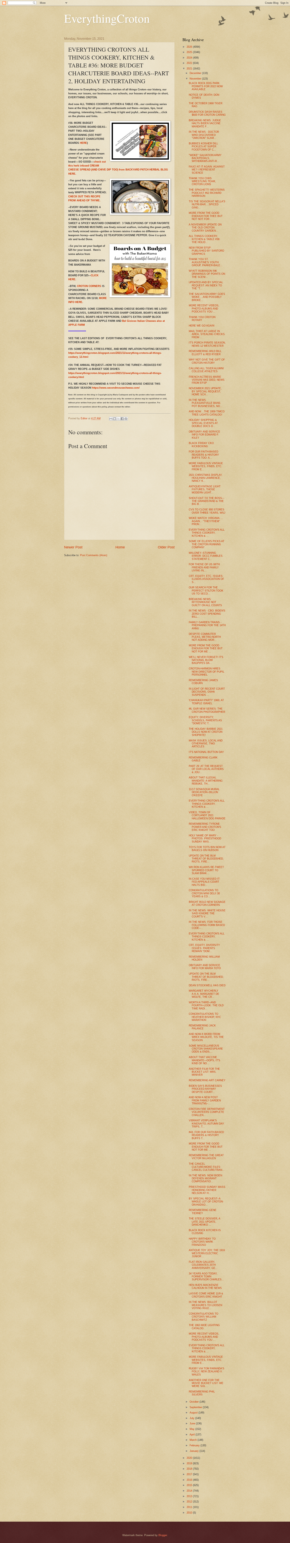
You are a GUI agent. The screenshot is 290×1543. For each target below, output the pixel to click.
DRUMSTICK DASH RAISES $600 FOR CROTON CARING (207, 113)
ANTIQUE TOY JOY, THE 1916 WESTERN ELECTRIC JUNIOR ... (207, 1253)
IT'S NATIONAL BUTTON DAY (206, 752)
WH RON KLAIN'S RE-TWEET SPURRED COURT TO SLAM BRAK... (206, 870)
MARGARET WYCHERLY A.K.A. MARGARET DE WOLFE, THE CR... (204, 993)
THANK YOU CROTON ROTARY (202, 319)
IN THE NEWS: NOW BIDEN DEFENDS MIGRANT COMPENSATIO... (205, 1178)
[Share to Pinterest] (126, 419)
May (192, 1429)
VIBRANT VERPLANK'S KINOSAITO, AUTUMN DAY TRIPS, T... (206, 1123)
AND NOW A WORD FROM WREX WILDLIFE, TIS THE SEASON (206, 1037)
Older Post (166, 547)
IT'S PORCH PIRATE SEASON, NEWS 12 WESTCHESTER (207, 344)
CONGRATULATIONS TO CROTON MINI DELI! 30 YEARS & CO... (204, 893)
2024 (190, 57)
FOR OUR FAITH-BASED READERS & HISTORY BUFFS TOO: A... (204, 454)
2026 (190, 46)
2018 (190, 1468)
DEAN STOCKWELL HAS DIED (207, 985)
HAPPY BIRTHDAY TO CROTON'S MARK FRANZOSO (202, 1241)
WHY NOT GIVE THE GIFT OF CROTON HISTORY (207, 361)
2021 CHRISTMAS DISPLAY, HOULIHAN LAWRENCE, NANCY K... (205, 478)
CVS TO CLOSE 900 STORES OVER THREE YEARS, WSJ (207, 511)
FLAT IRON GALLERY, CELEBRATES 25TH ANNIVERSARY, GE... (203, 1264)
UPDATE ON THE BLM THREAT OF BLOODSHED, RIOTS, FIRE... (206, 858)
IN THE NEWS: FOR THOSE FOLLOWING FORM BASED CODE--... (207, 925)
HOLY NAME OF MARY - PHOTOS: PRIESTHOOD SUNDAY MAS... (205, 838)
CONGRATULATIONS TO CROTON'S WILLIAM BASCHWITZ (203, 1316)
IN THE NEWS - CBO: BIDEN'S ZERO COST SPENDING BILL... (207, 613)
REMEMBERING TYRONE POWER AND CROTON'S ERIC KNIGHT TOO (205, 826)
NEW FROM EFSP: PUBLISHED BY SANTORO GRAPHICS (206, 250)
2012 (190, 1501)
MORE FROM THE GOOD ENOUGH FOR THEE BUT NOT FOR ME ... (206, 648)
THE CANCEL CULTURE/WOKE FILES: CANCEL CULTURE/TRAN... (207, 1166)
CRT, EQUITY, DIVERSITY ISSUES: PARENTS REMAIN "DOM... (204, 948)
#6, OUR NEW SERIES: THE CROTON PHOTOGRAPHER (207, 710)
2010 (190, 1512)
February (195, 1445)
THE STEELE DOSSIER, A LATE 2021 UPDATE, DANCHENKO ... (204, 1221)
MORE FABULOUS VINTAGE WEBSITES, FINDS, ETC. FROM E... (206, 466)
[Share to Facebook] (122, 419)
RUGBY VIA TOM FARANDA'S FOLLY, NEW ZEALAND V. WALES (206, 1371)
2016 (190, 1479)
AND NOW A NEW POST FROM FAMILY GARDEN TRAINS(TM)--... (205, 1100)
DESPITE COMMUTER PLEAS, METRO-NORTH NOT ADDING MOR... (205, 637)
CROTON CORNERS (89, 286)
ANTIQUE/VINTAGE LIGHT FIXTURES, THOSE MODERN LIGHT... (205, 489)
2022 (190, 63)
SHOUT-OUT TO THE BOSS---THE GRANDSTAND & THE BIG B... (206, 501)
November (196, 78)
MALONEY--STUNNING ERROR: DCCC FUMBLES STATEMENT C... (206, 555)
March (193, 1439)
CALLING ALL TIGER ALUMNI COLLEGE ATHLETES (206, 370)
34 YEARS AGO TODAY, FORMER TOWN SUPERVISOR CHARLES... (206, 1276)
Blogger (162, 1535)
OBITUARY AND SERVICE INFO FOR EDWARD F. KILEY (204, 434)
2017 (190, 1474)
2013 (190, 1496)
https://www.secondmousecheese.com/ (116, 387)
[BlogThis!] (115, 419)
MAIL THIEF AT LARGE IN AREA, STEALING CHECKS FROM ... (207, 334)
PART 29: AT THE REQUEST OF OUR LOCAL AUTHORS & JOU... (206, 769)
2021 (190, 68)
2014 (190, 1490)
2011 (190, 1507)
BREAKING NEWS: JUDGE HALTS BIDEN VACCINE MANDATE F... (205, 123)
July (192, 1418)
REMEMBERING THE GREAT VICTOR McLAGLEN (206, 1157)
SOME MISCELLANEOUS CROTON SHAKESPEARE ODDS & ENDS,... (206, 1048)
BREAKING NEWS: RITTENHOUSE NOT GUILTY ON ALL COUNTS (205, 602)
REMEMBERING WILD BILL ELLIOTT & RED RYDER (205, 353)
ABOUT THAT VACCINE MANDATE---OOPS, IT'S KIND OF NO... (204, 1060)
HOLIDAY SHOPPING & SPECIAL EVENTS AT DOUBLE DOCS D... (203, 423)
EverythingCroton (107, 18)
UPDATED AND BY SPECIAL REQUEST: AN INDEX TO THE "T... (206, 285)
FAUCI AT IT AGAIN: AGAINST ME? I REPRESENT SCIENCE (207, 169)
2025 (190, 52)
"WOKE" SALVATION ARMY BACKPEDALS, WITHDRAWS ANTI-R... (205, 158)
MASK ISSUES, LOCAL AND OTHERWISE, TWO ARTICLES (206, 743)
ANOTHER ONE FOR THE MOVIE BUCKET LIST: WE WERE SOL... (206, 1383)
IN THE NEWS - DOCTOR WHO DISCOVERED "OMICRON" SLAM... (204, 134)
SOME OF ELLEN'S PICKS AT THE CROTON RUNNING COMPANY (206, 544)
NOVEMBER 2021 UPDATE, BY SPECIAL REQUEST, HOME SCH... (205, 391)
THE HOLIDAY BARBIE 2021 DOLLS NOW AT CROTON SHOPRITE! (206, 731)
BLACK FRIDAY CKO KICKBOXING (201, 445)
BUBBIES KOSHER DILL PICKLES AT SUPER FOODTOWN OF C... (203, 146)
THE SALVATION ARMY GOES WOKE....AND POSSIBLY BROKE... (207, 297)
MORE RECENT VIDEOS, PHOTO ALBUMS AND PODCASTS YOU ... (204, 308)
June (193, 1423)
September (196, 1407)
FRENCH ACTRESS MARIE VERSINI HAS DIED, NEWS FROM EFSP (207, 379)
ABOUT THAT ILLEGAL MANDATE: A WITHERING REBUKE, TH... (206, 780)
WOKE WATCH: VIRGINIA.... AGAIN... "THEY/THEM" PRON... (206, 521)
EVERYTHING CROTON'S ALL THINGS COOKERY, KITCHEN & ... (207, 532)
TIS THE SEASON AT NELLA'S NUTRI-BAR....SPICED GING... (207, 204)
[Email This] (111, 419)
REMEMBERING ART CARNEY (207, 1080)
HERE (83, 142)
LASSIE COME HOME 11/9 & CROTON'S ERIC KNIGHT (206, 1295)
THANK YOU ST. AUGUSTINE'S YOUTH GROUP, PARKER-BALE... (206, 262)
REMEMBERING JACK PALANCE (202, 1027)
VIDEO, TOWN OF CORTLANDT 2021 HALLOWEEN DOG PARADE (207, 815)
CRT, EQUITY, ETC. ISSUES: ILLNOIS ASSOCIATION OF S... (206, 579)
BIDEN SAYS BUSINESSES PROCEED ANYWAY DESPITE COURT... (205, 1088)
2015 (190, 1485)
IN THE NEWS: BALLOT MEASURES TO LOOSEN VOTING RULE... (205, 1305)
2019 (190, 1463)
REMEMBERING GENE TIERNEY (202, 1212)
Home (120, 547)
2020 (190, 1457)
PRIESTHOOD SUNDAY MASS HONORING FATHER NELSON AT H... (207, 1190)
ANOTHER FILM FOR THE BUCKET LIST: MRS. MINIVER (204, 1071)
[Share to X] (118, 419)
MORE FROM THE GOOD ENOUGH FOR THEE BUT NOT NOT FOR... (206, 216)
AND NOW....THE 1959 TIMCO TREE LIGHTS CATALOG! (207, 413)
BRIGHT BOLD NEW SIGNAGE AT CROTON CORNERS (207, 903)
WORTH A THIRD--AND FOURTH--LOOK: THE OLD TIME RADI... (206, 1005)
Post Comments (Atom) (93, 555)
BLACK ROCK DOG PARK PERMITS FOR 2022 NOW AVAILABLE (206, 86)
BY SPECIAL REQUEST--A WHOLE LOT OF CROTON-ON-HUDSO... (206, 1201)
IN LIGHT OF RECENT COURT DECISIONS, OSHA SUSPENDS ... (207, 691)
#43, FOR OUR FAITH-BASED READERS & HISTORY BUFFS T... (206, 1135)
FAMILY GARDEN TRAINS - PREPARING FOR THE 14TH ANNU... (207, 625)
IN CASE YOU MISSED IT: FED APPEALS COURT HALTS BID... (204, 881)
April (193, 1434)
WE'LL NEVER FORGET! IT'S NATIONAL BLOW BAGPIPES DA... (206, 660)
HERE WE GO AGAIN (201, 325)
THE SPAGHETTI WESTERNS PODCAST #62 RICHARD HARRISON (207, 192)
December (196, 73)
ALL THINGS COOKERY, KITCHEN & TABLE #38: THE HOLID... (204, 239)
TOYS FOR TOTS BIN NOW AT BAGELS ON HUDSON (207, 849)
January (194, 1450)
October (194, 1401)
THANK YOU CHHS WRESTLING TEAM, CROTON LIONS (202, 181)
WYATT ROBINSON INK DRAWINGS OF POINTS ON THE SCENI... (207, 273)
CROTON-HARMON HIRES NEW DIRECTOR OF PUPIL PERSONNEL (206, 671)
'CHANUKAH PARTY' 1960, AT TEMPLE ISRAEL (206, 702)
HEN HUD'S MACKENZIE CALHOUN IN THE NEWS (205, 1286)
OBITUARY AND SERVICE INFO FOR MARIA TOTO (205, 967)
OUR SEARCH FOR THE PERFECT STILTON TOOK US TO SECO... (206, 590)
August (194, 1412)
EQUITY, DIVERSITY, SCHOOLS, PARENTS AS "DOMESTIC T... (205, 720)
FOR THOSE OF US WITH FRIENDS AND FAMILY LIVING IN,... (204, 567)
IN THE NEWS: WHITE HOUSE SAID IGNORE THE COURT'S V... (207, 913)
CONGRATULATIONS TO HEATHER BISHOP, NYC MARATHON (205, 1016)
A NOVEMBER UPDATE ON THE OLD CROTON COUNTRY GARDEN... (205, 227)
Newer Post (73, 547)
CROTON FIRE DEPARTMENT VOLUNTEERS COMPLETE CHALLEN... (207, 1112)
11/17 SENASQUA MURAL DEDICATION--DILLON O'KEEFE (204, 792)
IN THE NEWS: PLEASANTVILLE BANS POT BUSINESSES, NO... (205, 403)
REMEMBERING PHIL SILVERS (202, 1393)
